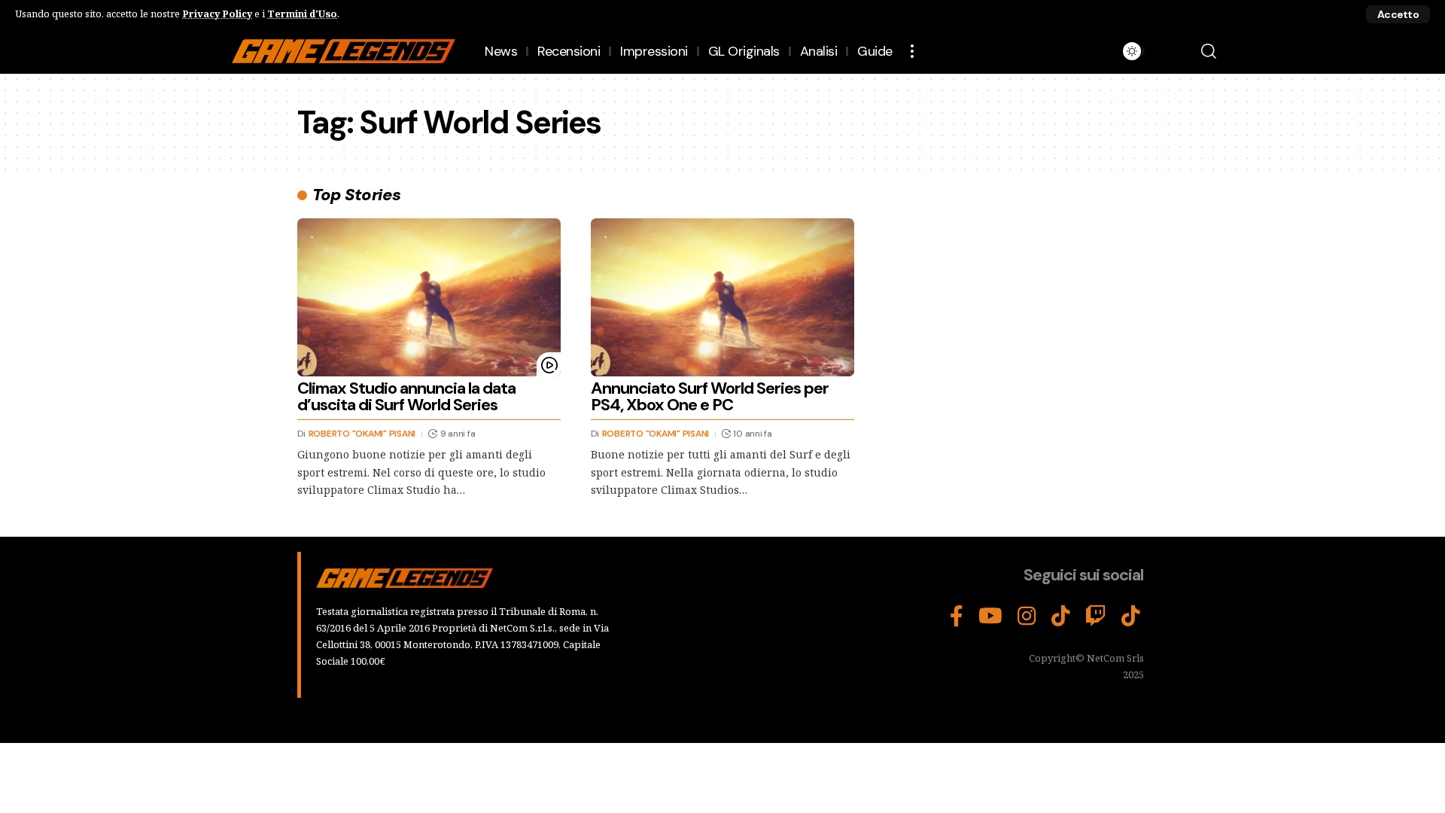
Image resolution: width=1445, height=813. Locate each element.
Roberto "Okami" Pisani (362, 434)
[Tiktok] (1131, 616)
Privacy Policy (217, 13)
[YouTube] (990, 616)
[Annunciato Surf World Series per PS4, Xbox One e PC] (722, 297)
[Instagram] (1027, 616)
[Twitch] (1095, 616)
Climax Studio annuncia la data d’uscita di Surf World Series (406, 396)
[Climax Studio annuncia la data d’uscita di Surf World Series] (429, 297)
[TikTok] (1061, 616)
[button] (1398, 14)
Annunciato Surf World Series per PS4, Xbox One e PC (710, 396)
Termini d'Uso (302, 13)
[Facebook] (956, 616)
